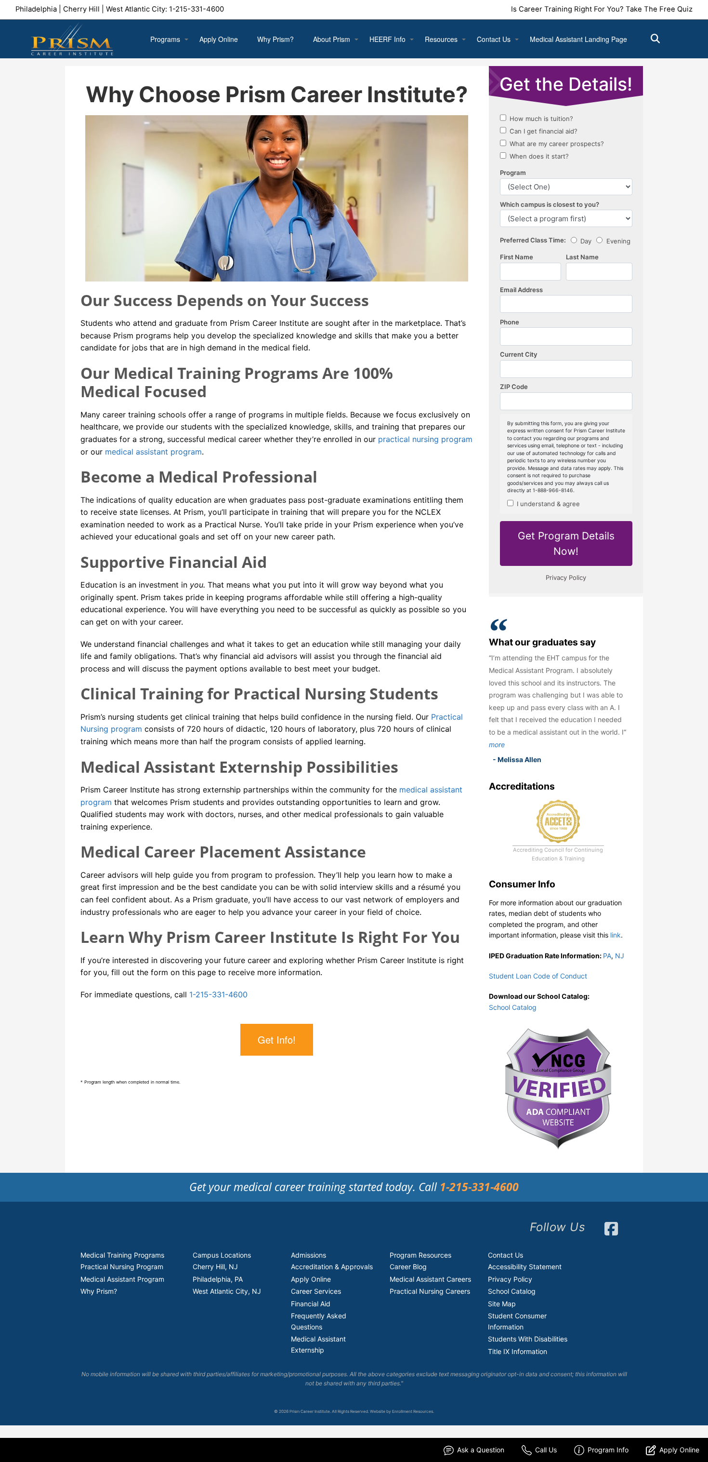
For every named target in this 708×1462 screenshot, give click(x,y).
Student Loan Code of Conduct (538, 976)
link (615, 935)
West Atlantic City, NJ (227, 1291)
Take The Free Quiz (659, 9)
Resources (441, 39)
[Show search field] (664, 38)
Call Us (546, 1450)
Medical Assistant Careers (430, 1279)
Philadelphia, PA (218, 1279)
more (497, 744)
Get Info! (277, 1039)
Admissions (308, 1255)
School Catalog (513, 1007)
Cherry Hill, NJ (215, 1266)
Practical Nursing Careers (430, 1291)
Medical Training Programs (122, 1255)
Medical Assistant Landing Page (578, 39)
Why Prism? (275, 39)
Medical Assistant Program (122, 1279)
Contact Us (494, 39)
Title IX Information (517, 1351)
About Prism (331, 39)
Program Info (608, 1450)
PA (607, 956)
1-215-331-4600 (196, 9)
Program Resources (420, 1255)
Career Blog (408, 1266)
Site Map (502, 1304)
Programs (165, 39)
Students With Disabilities (527, 1339)
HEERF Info (387, 39)
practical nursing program (425, 439)
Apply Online (218, 39)
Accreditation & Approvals (332, 1266)
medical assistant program (153, 451)
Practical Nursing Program (121, 1266)
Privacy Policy (510, 1279)
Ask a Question (480, 1450)
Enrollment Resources (412, 1411)
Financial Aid (310, 1304)
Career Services (316, 1291)
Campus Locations (222, 1255)
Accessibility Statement (525, 1266)
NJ (619, 956)
